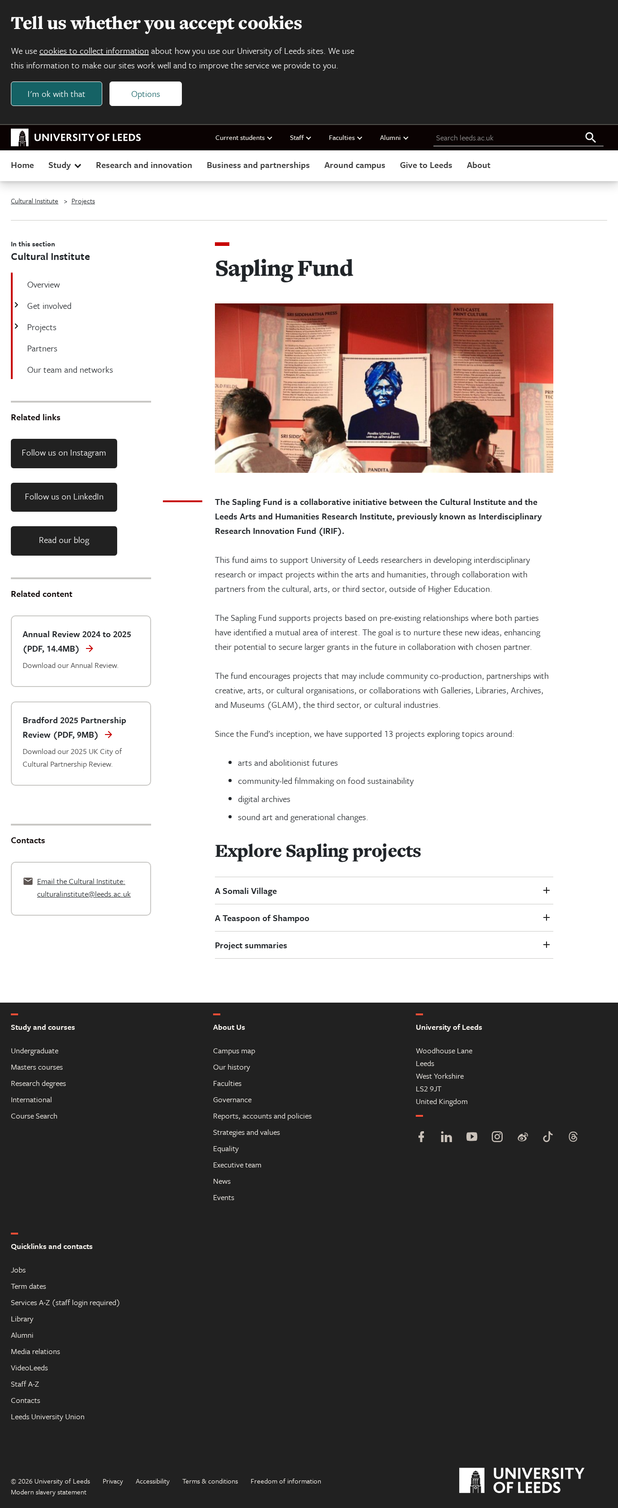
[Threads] (573, 1137)
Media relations (35, 1351)
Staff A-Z (25, 1383)
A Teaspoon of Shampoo (262, 918)
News (222, 1180)
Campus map (234, 1050)
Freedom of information (286, 1481)
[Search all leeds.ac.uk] (591, 138)
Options (145, 93)
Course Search (34, 1115)
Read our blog (64, 539)
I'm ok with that (57, 93)
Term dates (28, 1286)
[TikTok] (548, 1137)
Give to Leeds (426, 164)
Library (22, 1318)
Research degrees (38, 1083)
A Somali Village (246, 890)
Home (22, 164)
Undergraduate (34, 1050)
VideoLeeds (29, 1367)
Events (223, 1197)
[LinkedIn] (446, 1137)
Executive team (237, 1164)
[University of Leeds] (533, 1480)
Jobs (18, 1269)
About (478, 164)
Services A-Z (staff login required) (65, 1302)
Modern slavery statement (48, 1492)
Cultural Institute (34, 201)
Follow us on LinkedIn (64, 496)
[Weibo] (522, 1137)
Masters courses (37, 1066)
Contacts (25, 1400)
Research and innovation (144, 164)
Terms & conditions (210, 1481)
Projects (83, 201)
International (31, 1099)
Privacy (113, 1481)
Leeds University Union (48, 1416)
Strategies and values (246, 1132)
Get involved (49, 305)
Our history (231, 1066)
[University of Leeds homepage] (76, 138)
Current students (240, 137)
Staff (297, 137)
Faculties (342, 137)
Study (59, 164)
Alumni (390, 137)
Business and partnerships (258, 164)
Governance (232, 1099)
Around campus (354, 164)
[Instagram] (497, 1137)
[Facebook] (421, 1137)
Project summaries (251, 945)
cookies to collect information (94, 50)
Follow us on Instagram (64, 452)
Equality (226, 1148)
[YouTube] (472, 1137)
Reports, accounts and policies (262, 1115)
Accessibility (153, 1481)
